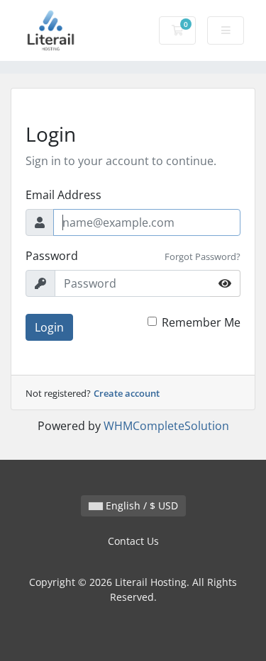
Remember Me (201, 322)
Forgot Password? (202, 256)
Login (49, 327)
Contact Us (133, 541)
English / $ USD (140, 505)
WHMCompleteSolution (166, 426)
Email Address (63, 195)
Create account (127, 393)
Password (52, 256)
